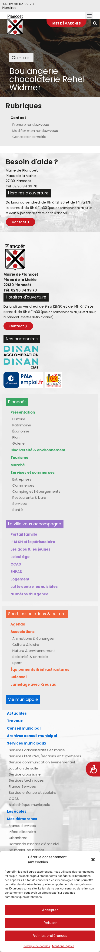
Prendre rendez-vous (30, 124)
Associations (22, 631)
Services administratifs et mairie (37, 750)
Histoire (18, 419)
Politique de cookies (36, 946)
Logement (20, 579)
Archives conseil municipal (32, 735)
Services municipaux (26, 743)
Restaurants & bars (29, 497)
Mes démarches (22, 818)
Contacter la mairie (29, 136)
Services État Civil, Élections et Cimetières (45, 756)
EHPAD (16, 571)
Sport (17, 662)
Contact (18, 117)
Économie (20, 431)
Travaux (15, 720)
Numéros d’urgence (29, 594)
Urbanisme (18, 837)
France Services (22, 786)
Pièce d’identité (22, 831)
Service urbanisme (25, 774)
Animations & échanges (33, 638)
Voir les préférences (50, 935)
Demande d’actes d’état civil (34, 843)
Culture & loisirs (25, 644)
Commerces (23, 485)
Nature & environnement (33, 650)
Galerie (18, 443)
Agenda (17, 624)
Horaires (9, 7)
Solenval (18, 676)
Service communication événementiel (42, 762)
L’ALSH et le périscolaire (32, 541)
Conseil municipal (24, 728)
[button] (93, 859)
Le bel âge (20, 556)
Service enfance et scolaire (32, 792)
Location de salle (23, 768)
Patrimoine (21, 425)
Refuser (50, 922)
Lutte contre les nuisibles (34, 586)
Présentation (22, 412)
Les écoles (17, 811)
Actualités (17, 713)
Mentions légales (63, 946)
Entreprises (21, 479)
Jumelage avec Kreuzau (33, 684)
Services (19, 503)
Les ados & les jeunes (30, 549)
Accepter (50, 910)
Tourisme (19, 457)
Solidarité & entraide (30, 656)
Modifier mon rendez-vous (35, 130)
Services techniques (26, 780)
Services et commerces (32, 472)
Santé (17, 509)
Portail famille (23, 534)
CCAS (15, 564)
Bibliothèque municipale (29, 804)
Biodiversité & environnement (38, 450)
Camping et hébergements (36, 491)
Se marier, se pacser (26, 849)
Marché (17, 465)
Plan (16, 437)
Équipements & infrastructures (39, 669)
